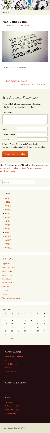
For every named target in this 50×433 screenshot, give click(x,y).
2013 (7, 225)
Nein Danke (6, 286)
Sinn (6, 360)
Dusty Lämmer (7, 271)
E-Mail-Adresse (9, 134)
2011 (7, 232)
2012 (7, 229)
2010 (7, 236)
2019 (7, 202)
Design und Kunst (8, 267)
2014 (7, 221)
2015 (7, 217)
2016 (7, 213)
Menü (4, 12)
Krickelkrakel (7, 279)
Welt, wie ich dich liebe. (14, 80)
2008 (7, 244)
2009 (7, 240)
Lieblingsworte (10, 371)
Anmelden (8, 402)
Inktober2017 (7, 275)
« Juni (12, 338)
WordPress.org (10, 413)
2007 (7, 248)
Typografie (6, 294)
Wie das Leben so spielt (11, 298)
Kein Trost (8, 368)
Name (5, 129)
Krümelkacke (24, 25)
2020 (7, 198)
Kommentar (7, 112)
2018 (7, 206)
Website (5, 139)
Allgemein (6, 264)
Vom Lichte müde (11, 364)
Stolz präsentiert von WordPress (14, 428)
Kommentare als (12, 410)
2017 (7, 209)
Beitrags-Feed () (12, 406)
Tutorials (5, 290)
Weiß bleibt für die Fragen (34, 84)
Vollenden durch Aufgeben (14, 356)
